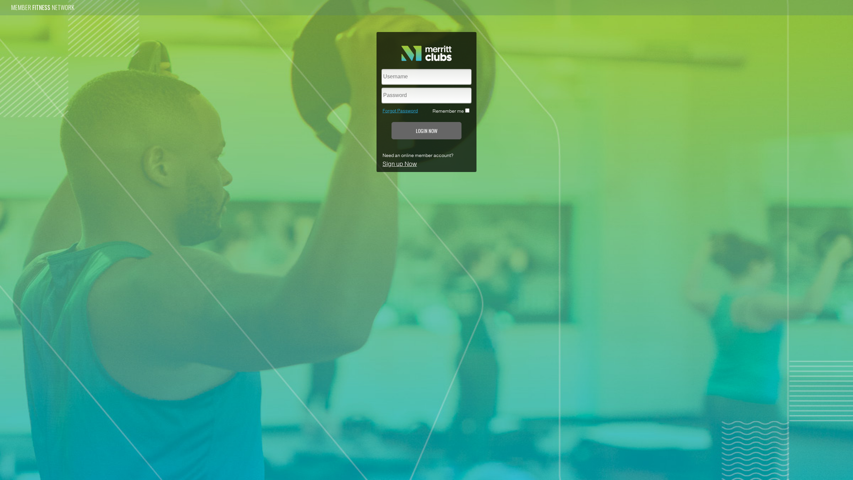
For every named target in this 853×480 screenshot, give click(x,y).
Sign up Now (400, 164)
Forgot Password (400, 111)
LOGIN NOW (426, 130)
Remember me (448, 111)
